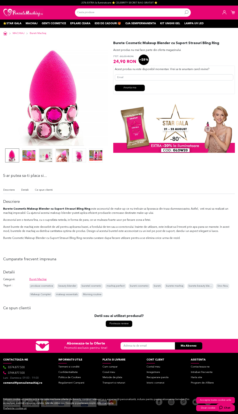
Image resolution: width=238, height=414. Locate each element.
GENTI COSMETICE (54, 23)
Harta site (196, 377)
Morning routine (92, 294)
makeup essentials (67, 294)
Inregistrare (153, 372)
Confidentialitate (68, 372)
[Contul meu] (224, 13)
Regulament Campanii (71, 383)
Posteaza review (119, 323)
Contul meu (153, 367)
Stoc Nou (222, 286)
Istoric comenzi (155, 383)
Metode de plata (112, 377)
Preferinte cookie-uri (15, 408)
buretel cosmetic (91, 286)
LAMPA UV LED (194, 23)
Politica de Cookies (69, 377)
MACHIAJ (31, 23)
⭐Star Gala (12, 23)
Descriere (9, 190)
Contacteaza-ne (200, 367)
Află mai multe (105, 403)
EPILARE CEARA (80, 23)
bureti (157, 286)
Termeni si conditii (68, 367)
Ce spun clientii (44, 190)
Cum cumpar (110, 367)
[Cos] (233, 13)
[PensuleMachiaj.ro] (23, 13)
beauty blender (67, 286)
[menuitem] (12, 155)
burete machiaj (174, 286)
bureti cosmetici (139, 286)
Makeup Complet (41, 294)
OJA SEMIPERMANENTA (140, 23)
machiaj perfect (116, 286)
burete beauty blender (202, 286)
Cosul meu (108, 372)
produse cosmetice (42, 286)
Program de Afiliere (202, 383)
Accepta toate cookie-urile (215, 400)
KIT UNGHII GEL (170, 23)
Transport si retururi (113, 383)
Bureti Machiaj (38, 33)
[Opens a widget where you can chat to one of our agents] (225, 408)
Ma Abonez (189, 345)
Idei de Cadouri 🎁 (108, 23)
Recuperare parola (157, 377)
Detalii (25, 190)
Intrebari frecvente (202, 372)
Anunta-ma (129, 87)
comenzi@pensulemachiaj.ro (22, 383)
